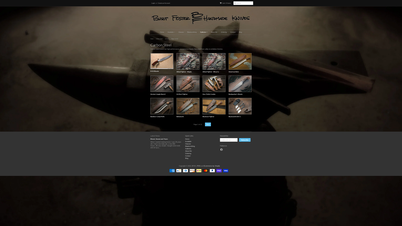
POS (198, 166)
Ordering (224, 32)
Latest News (155, 136)
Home (162, 32)
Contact (232, 32)
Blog (240, 32)
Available (171, 32)
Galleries (203, 32)
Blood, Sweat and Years (159, 139)
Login (153, 3)
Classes (181, 32)
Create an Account (164, 3)
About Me (214, 32)
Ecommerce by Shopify (212, 166)
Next (207, 124)
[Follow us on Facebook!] (221, 150)
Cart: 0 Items (226, 3)
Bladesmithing (192, 32)
